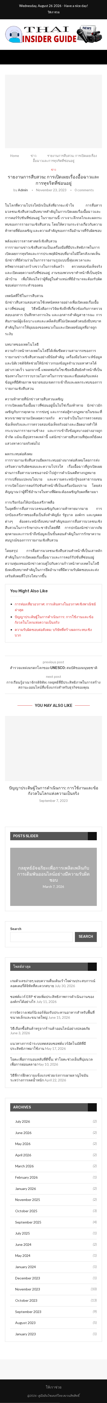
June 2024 (23, 1244)
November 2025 (27, 1199)
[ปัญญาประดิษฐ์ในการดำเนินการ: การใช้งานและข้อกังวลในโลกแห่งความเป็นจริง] (53, 748)
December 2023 (27, 1278)
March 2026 (24, 1166)
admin (23, 190)
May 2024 (22, 1255)
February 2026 (26, 1177)
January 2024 (25, 1267)
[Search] (102, 57)
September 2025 (28, 1222)
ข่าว (33, 156)
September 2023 (28, 1312)
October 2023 (26, 1300)
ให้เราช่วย (53, 12)
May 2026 (22, 1144)
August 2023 (25, 1323)
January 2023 (25, 1334)
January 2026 (25, 1188)
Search (15, 928)
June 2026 (23, 1133)
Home (14, 156)
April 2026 (23, 1155)
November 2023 (27, 1289)
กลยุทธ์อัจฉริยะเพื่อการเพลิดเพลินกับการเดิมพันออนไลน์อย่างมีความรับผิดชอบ (53, 874)
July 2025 (22, 1233)
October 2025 (26, 1211)
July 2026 (22, 1121)
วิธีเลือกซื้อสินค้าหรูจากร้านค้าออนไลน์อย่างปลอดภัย (50, 1028)
